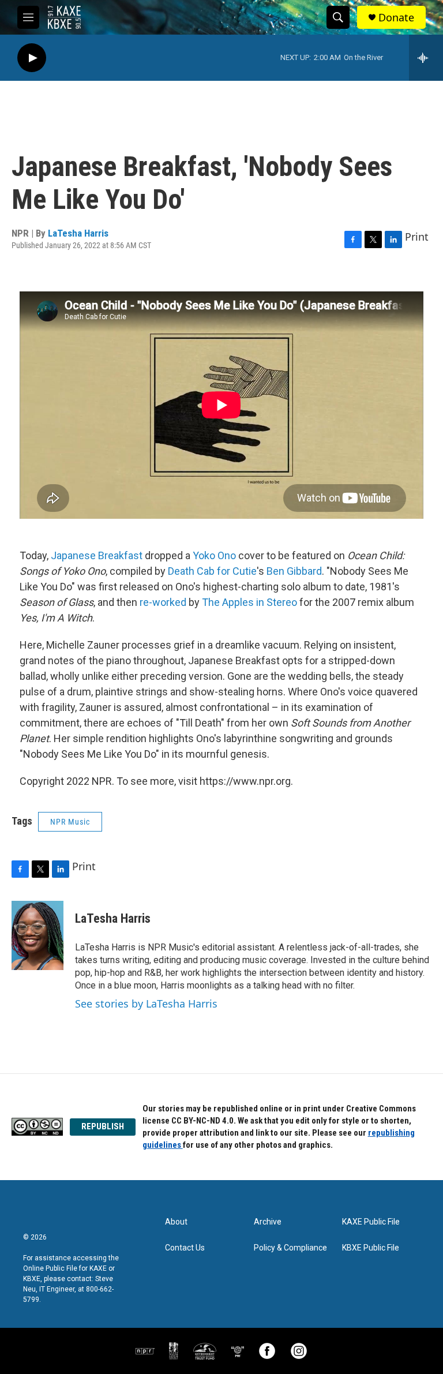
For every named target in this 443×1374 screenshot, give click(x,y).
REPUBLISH (102, 1126)
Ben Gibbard (294, 571)
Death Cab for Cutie (212, 571)
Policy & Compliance (290, 1248)
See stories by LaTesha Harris (146, 1003)
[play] (31, 58)
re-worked (163, 602)
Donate (396, 18)
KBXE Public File (370, 1248)
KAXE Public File (371, 1222)
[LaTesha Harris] (37, 935)
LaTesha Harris (78, 233)
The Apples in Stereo (249, 602)
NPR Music (70, 821)
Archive (267, 1222)
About (176, 1222)
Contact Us (185, 1248)
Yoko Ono (214, 555)
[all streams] (426, 58)
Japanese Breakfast (96, 555)
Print (417, 237)
